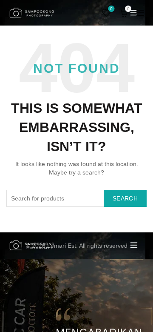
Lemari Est (61, 245)
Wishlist (111, 8)
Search (125, 198)
